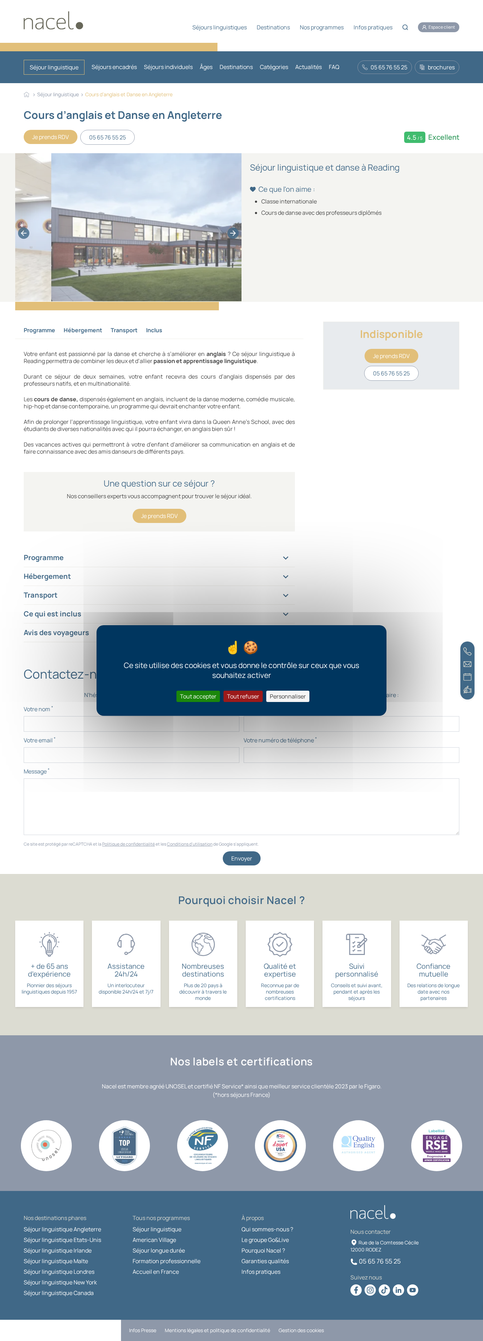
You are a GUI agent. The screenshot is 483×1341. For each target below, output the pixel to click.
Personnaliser (288, 696)
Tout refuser (243, 696)
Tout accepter (198, 696)
